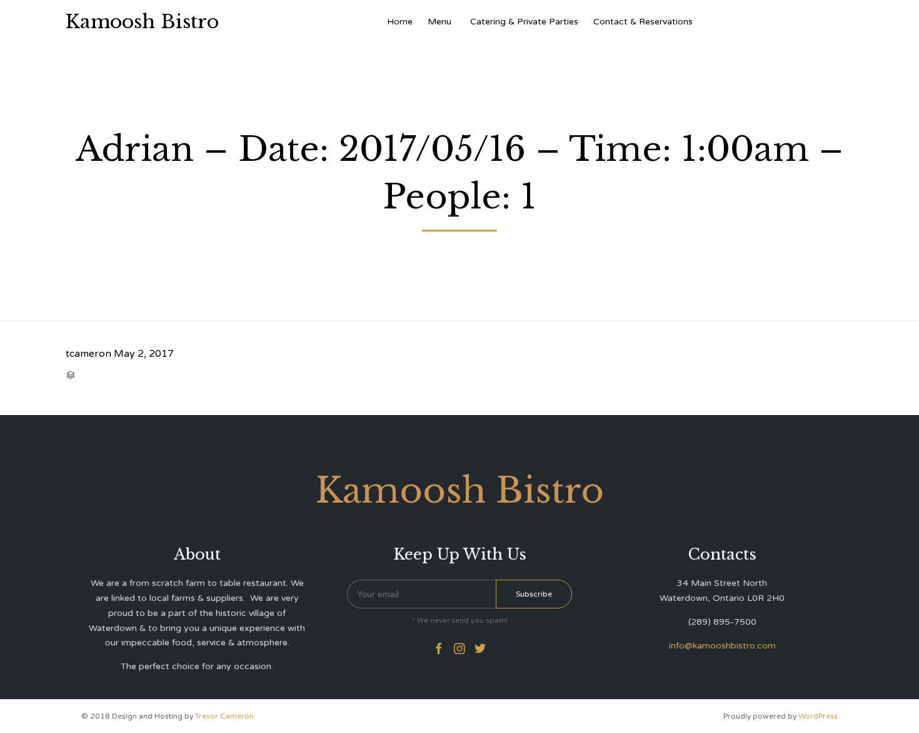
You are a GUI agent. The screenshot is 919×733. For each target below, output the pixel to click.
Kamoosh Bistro (142, 22)
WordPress (818, 716)
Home (400, 21)
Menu (439, 21)
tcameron (88, 353)
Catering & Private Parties (524, 21)
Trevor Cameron (224, 716)
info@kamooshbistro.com (722, 645)
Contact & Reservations (643, 21)
